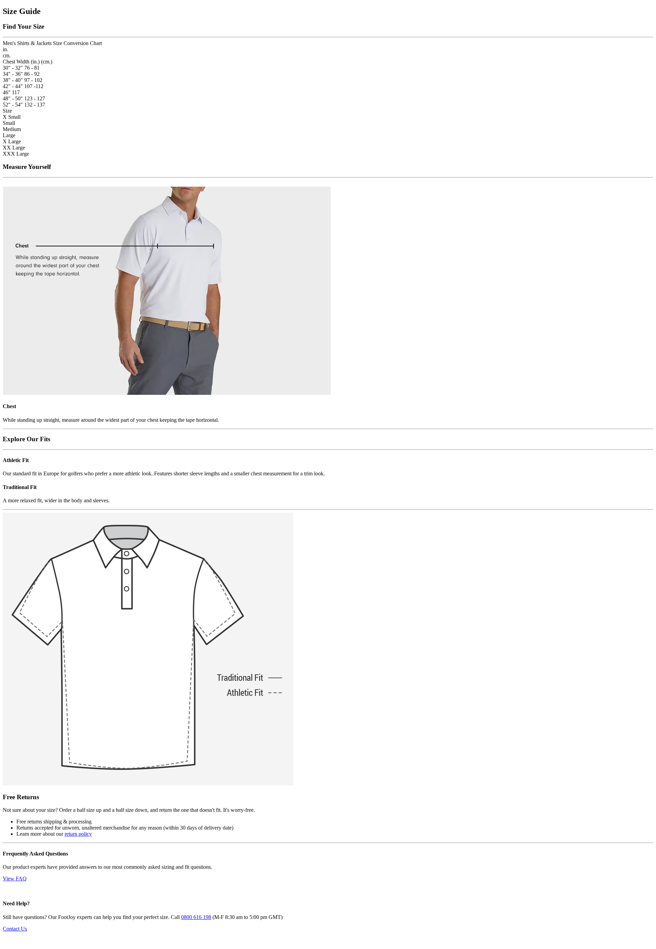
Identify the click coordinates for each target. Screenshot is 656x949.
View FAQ (15, 878)
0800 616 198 (196, 917)
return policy (78, 834)
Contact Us (15, 929)
